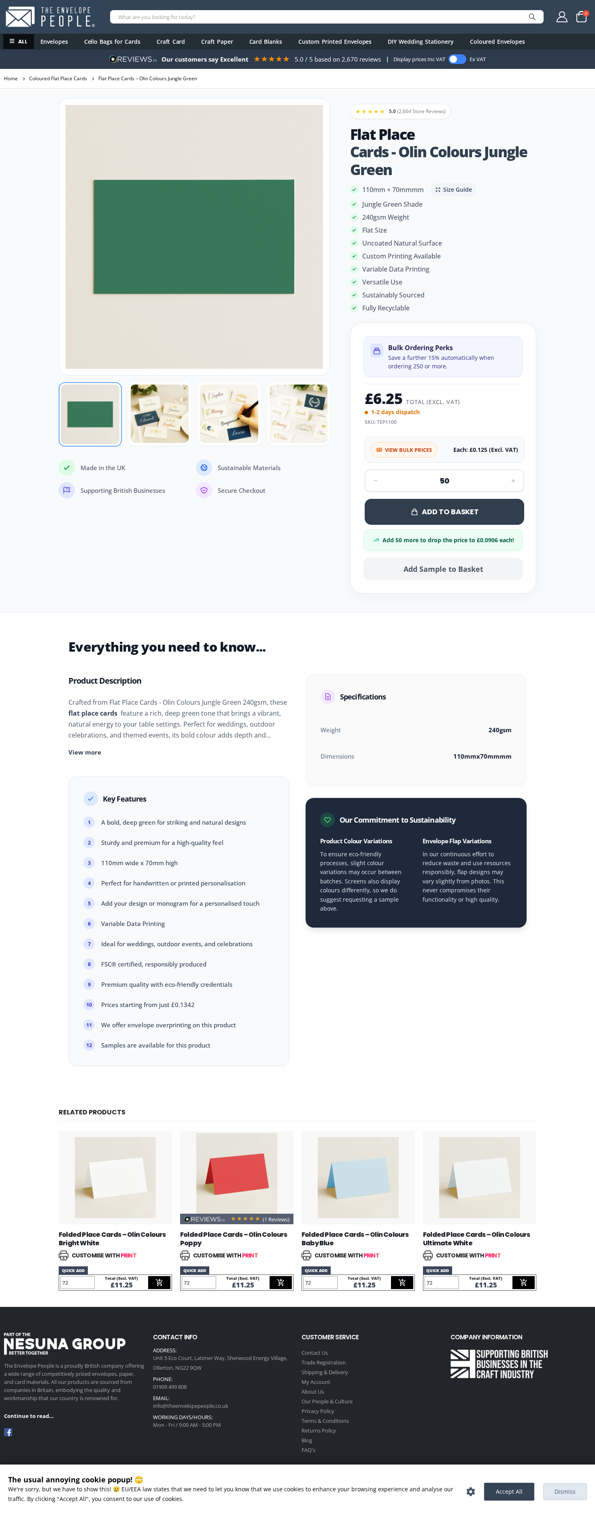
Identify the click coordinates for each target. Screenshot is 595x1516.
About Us (313, 1391)
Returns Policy (319, 1430)
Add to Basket (450, 512)
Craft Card (171, 41)
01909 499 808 (170, 1386)
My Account (316, 1382)
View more (84, 752)
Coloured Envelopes (497, 41)
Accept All (509, 1491)
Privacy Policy (318, 1411)
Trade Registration (324, 1362)
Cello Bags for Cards (112, 41)
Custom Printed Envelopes (335, 41)
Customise (470, 1492)
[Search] (532, 17)
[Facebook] (8, 1432)
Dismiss (565, 1491)
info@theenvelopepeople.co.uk (190, 1405)
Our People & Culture (327, 1401)
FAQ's (308, 1450)
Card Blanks (265, 41)
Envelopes (54, 41)
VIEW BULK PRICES (408, 449)
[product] (115, 1177)
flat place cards (92, 713)
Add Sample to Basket (443, 569)
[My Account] (562, 16)
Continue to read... (29, 1416)
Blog (307, 1440)
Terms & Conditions (325, 1420)
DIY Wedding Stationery (421, 41)
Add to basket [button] (159, 1282)
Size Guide (457, 189)
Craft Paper (217, 41)
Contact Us (315, 1352)
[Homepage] (50, 16)
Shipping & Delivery (325, 1372)
